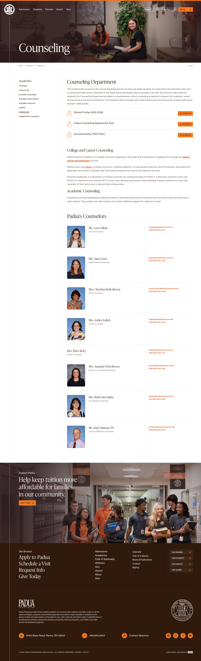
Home (21, 66)
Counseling (40, 66)
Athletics (100, 563)
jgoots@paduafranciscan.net (161, 258)
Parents (49, 9)
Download (186, 113)
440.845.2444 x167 (157, 230)
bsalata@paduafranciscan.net (161, 396)
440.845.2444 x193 (157, 322)
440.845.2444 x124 (157, 430)
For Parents (177, 552)
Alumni (59, 9)
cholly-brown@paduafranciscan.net (163, 288)
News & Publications (142, 559)
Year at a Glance (140, 556)
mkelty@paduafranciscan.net (161, 350)
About (98, 574)
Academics (29, 66)
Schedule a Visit (35, 563)
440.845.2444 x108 (157, 291)
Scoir (88, 167)
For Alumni (177, 570)
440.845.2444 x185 (157, 261)
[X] (183, 635)
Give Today (30, 576)
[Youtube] (190, 635)
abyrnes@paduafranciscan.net (161, 365)
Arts (97, 566)
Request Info (32, 569)
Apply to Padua (34, 556)
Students (37, 9)
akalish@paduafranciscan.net (161, 319)
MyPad (135, 567)
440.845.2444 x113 (157, 353)
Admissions (24, 9)
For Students (178, 558)
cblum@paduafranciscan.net (161, 227)
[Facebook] (168, 635)
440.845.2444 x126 (157, 368)
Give (68, 9)
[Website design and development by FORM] (179, 652)
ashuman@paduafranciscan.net (162, 427)
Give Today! (26, 503)
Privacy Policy (82, 652)
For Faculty (177, 564)
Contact (136, 563)
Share (190, 66)
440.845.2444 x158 (157, 399)
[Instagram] (175, 635)
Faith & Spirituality (105, 559)
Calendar (136, 552)
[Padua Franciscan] (9, 9)
